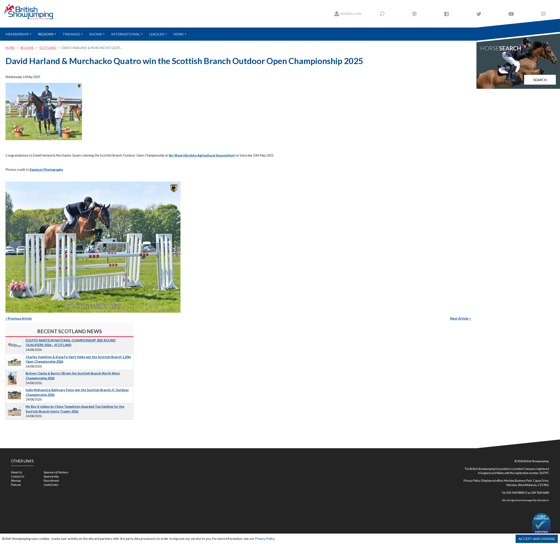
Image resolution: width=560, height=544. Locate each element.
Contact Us (17, 476)
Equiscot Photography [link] (46, 169)
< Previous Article (18, 318)
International (125, 34)
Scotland (47, 48)
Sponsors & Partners (56, 472)
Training (71, 34)
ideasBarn (543, 500)
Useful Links (51, 484)
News (178, 34)
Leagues (156, 34)
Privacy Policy (264, 539)
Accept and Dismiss (536, 539)
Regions (45, 34)
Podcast (16, 484)
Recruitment (51, 480)
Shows (95, 34)
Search (540, 80)
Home (10, 48)
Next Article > (460, 318)
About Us (16, 472)
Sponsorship (51, 476)
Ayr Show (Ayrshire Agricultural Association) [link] (202, 155)
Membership (17, 34)
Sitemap (16, 480)
